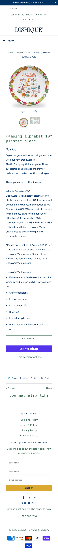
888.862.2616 (17, 15)
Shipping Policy (29, 419)
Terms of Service (29, 435)
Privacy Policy (29, 430)
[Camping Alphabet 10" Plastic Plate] (29, 85)
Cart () (42, 15)
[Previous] (23, 111)
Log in (29, 15)
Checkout (29, 19)
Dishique (22, 529)
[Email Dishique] (35, 498)
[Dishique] (29, 30)
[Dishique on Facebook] (23, 498)
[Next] (35, 111)
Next (48, 388)
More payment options (29, 356)
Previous (11, 388)
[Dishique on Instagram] (29, 498)
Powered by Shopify (38, 529)
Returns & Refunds (29, 425)
